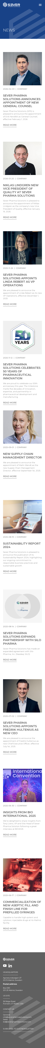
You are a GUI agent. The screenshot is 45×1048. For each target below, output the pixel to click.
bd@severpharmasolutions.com (17, 1022)
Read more (10, 125)
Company (22, 89)
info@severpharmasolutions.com (17, 1017)
